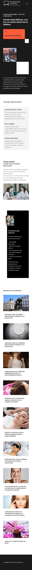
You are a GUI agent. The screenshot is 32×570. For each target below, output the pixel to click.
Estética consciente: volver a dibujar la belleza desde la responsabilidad (14, 434)
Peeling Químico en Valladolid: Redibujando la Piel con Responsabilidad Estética (15, 373)
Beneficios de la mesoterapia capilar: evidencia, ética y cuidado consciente (14, 400)
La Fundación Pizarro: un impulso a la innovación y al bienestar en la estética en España (15, 488)
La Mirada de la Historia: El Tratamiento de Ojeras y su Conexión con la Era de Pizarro (14, 513)
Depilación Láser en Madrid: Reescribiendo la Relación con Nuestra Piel (15, 316)
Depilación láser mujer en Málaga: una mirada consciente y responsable (16, 461)
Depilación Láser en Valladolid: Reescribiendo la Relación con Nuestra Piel (15, 344)
